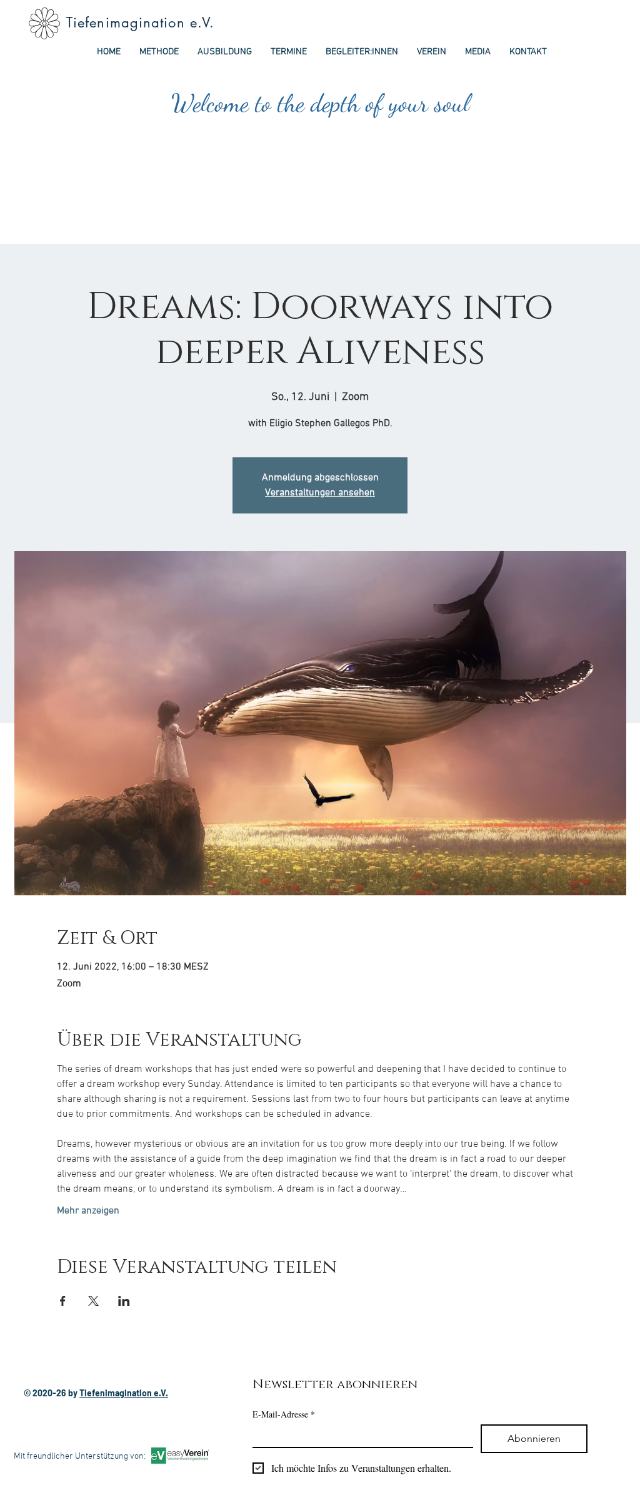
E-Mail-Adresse (283, 1414)
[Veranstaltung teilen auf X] (93, 1301)
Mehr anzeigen (88, 1211)
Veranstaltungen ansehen (320, 493)
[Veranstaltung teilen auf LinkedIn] (124, 1301)
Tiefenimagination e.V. (140, 22)
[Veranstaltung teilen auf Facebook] (63, 1301)
